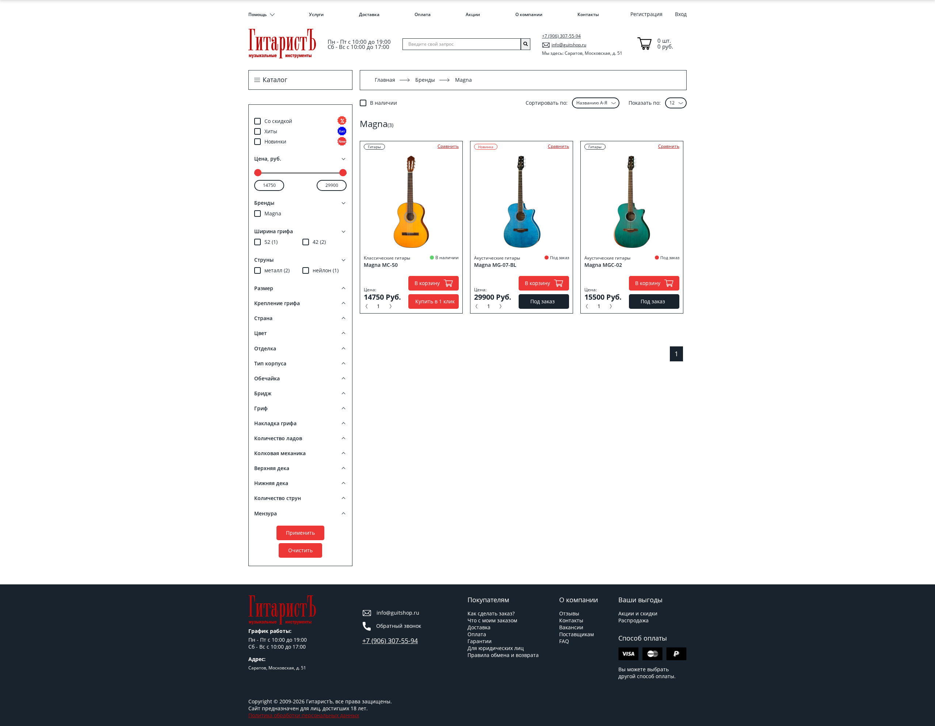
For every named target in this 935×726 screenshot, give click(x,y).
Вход (681, 14)
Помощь (257, 14)
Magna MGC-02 (603, 265)
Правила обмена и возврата (503, 655)
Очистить (300, 550)
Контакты (588, 14)
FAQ (564, 641)
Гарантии (480, 641)
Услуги (316, 14)
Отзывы (569, 613)
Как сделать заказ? (491, 613)
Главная (385, 79)
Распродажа (633, 620)
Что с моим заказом (492, 620)
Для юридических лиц (496, 648)
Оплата (423, 14)
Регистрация (646, 14)
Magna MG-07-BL (495, 265)
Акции (473, 14)
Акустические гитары (497, 258)
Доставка (369, 14)
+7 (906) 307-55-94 (561, 36)
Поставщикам (576, 634)
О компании (528, 14)
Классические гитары (387, 258)
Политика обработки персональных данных (303, 715)
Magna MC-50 (381, 265)
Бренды (425, 79)
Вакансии (571, 627)
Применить (300, 532)
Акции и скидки (637, 613)
